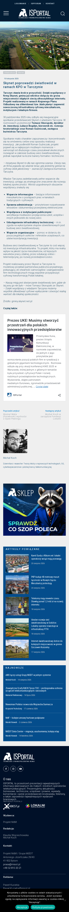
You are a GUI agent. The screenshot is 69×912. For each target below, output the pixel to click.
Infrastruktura (9, 72)
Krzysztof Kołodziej (14, 708)
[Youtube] (20, 769)
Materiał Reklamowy (14, 695)
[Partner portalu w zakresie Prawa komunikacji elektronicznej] (35, 806)
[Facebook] (6, 769)
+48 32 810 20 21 (12, 867)
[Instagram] (13, 769)
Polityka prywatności (43, 907)
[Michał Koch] (15, 441)
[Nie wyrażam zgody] (65, 900)
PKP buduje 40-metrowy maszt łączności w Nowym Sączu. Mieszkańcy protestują (45, 580)
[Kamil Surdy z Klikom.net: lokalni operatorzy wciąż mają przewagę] (17, 563)
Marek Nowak (11, 722)
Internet (21, 72)
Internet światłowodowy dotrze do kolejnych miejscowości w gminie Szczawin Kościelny (47, 644)
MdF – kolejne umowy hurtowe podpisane (25, 717)
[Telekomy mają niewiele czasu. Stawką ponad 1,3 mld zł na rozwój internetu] (17, 606)
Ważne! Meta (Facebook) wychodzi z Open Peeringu (15, 416)
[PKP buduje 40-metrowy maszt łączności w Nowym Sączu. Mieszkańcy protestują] (17, 584)
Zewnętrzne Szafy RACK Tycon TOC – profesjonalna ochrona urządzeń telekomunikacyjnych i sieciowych (34, 689)
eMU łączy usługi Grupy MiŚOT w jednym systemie (28, 675)
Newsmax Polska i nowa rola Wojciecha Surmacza (29, 704)
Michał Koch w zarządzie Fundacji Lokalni (51, 416)
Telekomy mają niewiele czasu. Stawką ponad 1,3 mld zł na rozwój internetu (47, 601)
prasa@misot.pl (11, 864)
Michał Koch (10, 457)
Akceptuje (22, 907)
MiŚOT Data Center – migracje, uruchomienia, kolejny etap (32, 731)
